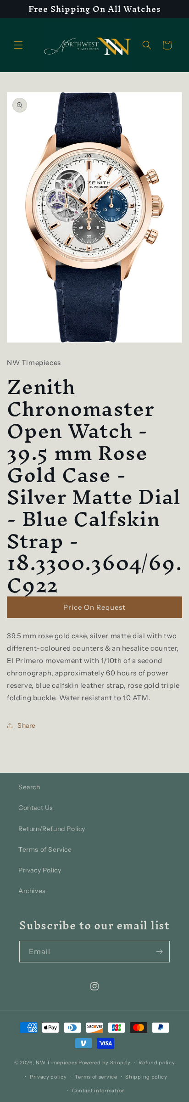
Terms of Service (45, 849)
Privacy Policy (39, 870)
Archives (32, 891)
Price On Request (94, 607)
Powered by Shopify (104, 1062)
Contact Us (35, 808)
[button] (18, 45)
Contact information (98, 1090)
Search (29, 787)
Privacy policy (48, 1077)
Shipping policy (146, 1077)
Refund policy (157, 1062)
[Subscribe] (159, 951)
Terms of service (96, 1077)
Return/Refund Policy (51, 829)
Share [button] (26, 725)
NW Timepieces (56, 1062)
